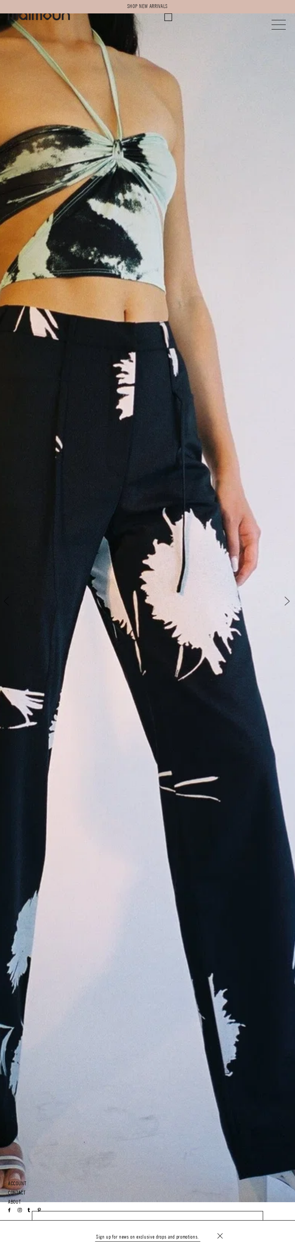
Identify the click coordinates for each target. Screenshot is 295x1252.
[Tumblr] (28, 1210)
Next (282, 601)
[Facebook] (9, 1210)
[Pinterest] (39, 1210)
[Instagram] (20, 1210)
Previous (13, 601)
